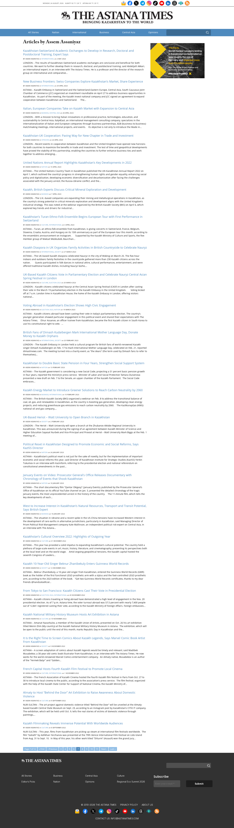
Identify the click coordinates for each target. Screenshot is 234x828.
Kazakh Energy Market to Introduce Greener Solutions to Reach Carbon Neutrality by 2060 (83, 390)
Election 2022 (47, 595)
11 (97, 749)
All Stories (33, 32)
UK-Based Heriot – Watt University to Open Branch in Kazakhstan (66, 417)
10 (91, 749)
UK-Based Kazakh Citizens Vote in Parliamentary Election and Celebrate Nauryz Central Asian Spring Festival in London (85, 276)
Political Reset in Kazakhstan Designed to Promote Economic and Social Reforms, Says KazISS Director (81, 446)
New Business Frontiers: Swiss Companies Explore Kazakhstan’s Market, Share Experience (83, 81)
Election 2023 (55, 282)
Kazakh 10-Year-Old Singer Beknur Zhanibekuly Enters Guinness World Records (76, 564)
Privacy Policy (129, 804)
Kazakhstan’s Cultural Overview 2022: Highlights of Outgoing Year (66, 536)
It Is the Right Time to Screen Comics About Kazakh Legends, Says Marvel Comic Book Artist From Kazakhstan (84, 640)
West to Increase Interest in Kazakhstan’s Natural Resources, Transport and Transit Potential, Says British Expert (84, 507)
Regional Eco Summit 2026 (131, 781)
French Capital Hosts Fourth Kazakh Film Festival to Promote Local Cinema (72, 669)
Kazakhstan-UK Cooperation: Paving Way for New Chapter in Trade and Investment (78, 135)
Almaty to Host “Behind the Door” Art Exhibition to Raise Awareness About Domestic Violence (79, 694)
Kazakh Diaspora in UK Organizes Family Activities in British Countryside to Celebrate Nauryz (85, 247)
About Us (147, 804)
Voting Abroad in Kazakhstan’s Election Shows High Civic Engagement (69, 305)
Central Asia (128, 32)
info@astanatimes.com (125, 818)
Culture (44, 225)
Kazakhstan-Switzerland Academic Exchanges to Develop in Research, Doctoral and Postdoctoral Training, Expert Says (78, 52)
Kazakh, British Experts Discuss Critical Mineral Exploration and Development (74, 189)
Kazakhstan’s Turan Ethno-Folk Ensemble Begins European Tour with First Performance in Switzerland (82, 218)
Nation (55, 32)
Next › (104, 749)
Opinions (153, 32)
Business (104, 32)
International (79, 32)
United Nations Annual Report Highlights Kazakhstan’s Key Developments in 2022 (77, 162)
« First (42, 749)
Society (58, 252)
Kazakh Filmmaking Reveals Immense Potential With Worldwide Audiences (73, 723)
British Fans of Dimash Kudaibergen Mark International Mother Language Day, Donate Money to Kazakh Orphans (80, 334)
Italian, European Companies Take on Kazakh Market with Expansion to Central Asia (78, 108)
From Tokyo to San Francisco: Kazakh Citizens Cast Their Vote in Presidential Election (79, 591)
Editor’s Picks (28, 781)
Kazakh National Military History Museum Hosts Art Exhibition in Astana (71, 614)
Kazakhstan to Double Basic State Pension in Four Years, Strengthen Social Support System (83, 363)
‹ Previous (52, 749)
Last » (113, 749)
